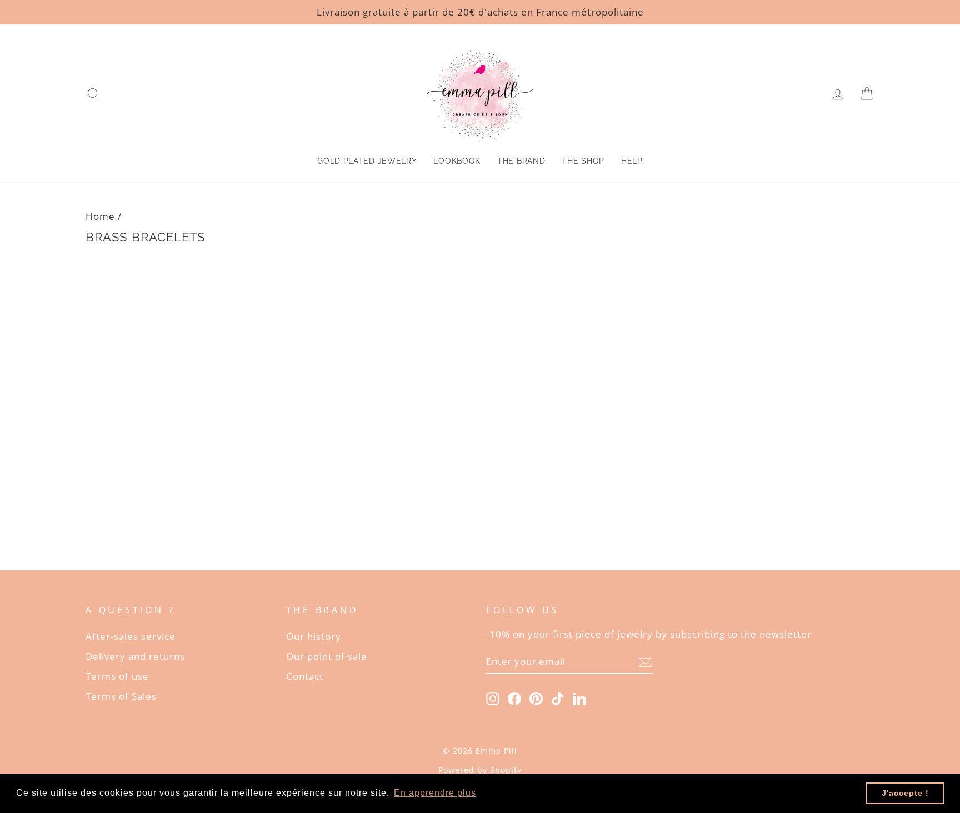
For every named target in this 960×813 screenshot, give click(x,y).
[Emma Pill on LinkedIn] (579, 698)
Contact (304, 676)
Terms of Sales (121, 696)
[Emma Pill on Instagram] (492, 698)
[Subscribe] (645, 661)
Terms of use (117, 676)
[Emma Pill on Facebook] (514, 698)
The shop (583, 160)
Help (632, 160)
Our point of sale (326, 656)
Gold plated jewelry (367, 160)
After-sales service (131, 636)
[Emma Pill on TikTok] (557, 698)
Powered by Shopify (480, 770)
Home (100, 216)
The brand (521, 160)
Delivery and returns (135, 656)
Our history (313, 636)
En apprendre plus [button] (435, 792)
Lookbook (457, 160)
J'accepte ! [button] (905, 793)
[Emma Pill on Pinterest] (536, 698)
